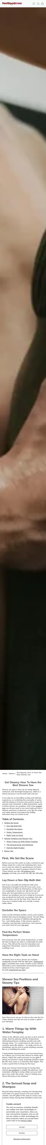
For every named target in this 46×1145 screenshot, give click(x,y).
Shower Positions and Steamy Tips (18, 838)
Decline (22, 1133)
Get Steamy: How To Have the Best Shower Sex (29, 774)
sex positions (14, 1070)
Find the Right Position (16, 848)
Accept (22, 1127)
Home (4, 774)
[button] (38, 3)
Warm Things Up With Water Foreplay (22, 841)
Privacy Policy (26, 1121)
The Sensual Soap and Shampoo (20, 845)
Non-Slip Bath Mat (14, 826)
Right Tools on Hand (15, 835)
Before (12, 774)
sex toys (24, 925)
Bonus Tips (8, 851)
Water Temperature (15, 832)
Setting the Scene (11, 823)
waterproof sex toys (17, 970)
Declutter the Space (15, 829)
